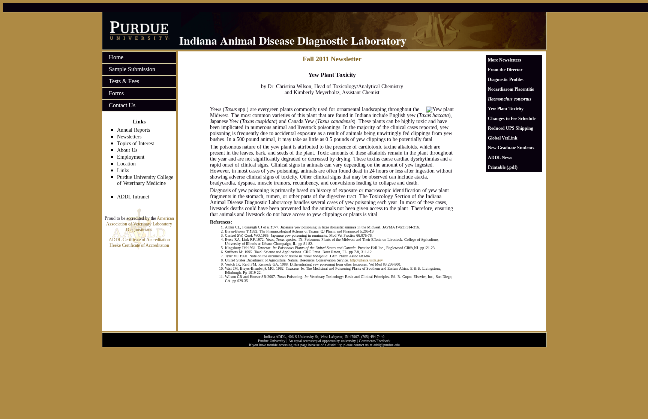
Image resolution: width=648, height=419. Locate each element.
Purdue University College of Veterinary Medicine (145, 180)
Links (123, 170)
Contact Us (122, 105)
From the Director (505, 69)
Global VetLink (503, 138)
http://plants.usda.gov (366, 260)
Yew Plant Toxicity (506, 108)
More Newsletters (504, 60)
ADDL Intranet (133, 197)
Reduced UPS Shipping (510, 128)
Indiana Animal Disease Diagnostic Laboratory (292, 40)
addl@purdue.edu (387, 345)
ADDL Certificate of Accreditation (139, 239)
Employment (130, 157)
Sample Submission (132, 69)
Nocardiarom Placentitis (511, 89)
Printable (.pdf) (503, 167)
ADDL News (500, 157)
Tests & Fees (124, 81)
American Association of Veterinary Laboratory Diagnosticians (140, 224)
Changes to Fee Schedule (512, 118)
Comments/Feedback (374, 341)
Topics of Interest (135, 143)
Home (116, 57)
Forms (116, 93)
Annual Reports (133, 130)
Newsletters (129, 137)
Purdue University (271, 341)
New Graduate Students (511, 147)
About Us (127, 150)
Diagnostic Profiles (506, 79)
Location (126, 164)
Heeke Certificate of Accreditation (139, 245)
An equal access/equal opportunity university (322, 341)
